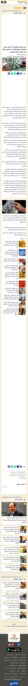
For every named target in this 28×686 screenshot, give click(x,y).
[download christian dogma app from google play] (13, 649)
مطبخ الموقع (7, 660)
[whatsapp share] (15, 73)
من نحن (21, 677)
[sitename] (14, 636)
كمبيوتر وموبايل (22, 666)
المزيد (14, 624)
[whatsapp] (9, 73)
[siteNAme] (22, 2)
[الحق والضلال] (24, 8)
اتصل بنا (7, 677)
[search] (2, 2)
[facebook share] (21, 73)
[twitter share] (18, 73)
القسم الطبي (23, 657)
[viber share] (12, 73)
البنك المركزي (22, 475)
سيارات (18, 671)
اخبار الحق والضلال (13, 666)
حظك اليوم (7, 674)
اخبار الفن (7, 657)
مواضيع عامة (23, 663)
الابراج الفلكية (14, 674)
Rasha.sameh (21, 54)
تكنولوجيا (24, 671)
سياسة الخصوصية (14, 677)
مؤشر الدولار (22, 478)
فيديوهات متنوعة (14, 657)
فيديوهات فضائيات (22, 668)
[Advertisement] (14, 30)
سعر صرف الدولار (21, 472)
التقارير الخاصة (10, 655)
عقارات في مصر (22, 674)
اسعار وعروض (12, 671)
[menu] (5, 2)
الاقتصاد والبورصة (14, 663)
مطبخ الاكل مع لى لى (11, 668)
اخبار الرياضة (14, 660)
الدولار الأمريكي (14, 475)
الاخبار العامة (18, 8)
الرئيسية (24, 655)
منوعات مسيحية (22, 660)
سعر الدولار (13, 472)
